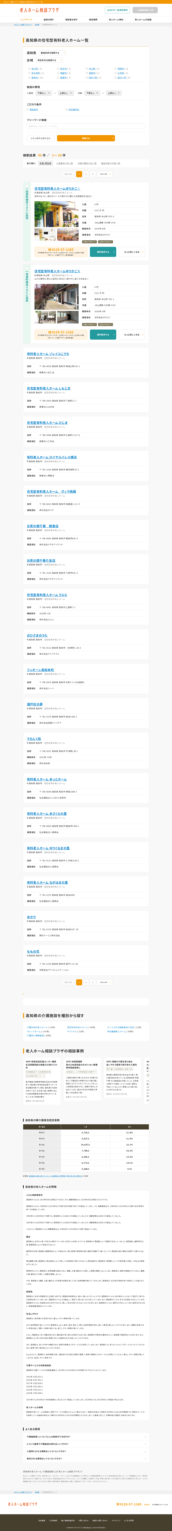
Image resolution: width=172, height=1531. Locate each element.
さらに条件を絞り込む (41, 138)
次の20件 (103, 174)
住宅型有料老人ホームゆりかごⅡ (57, 271)
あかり (31, 917)
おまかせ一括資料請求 (117, 9)
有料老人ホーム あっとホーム (47, 779)
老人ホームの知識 (143, 19)
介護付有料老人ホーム (37, 1027)
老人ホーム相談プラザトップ (23, 25)
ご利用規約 (53, 1520)
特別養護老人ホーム (117, 1031)
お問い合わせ (84, 1520)
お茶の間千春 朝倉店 (43, 526)
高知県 (37, 25)
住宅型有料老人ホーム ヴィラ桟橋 (51, 491)
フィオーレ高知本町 (40, 670)
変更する (50, 52)
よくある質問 (129, 1520)
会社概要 (41, 1520)
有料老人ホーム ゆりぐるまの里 (48, 848)
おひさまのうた (37, 635)
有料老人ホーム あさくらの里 (47, 813)
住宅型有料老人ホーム (78, 1027)
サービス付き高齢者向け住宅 (121, 1027)
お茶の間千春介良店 (41, 560)
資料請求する (103, 251)
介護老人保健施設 (35, 1035)
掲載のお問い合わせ (100, 1520)
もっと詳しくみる (132, 251)
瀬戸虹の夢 (35, 704)
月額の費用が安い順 (87, 163)
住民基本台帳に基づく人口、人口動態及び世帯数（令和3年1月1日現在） (55, 1176)
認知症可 (34, 109)
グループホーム (34, 1031)
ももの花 (33, 951)
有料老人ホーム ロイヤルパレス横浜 (52, 457)
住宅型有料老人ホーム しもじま (49, 388)
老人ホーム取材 (116, 19)
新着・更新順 (45, 163)
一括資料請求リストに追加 (27, 203)
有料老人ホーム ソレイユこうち (48, 353)
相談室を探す (71, 19)
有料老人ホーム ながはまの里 (47, 882)
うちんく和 (34, 738)
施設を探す (49, 19)
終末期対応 (74, 109)
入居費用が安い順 (64, 163)
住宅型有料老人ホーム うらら (47, 594)
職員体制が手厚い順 (110, 163)
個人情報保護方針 (68, 1520)
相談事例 (93, 19)
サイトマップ (116, 1520)
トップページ (26, 19)
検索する (86, 138)
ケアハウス (72, 1031)
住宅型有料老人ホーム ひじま (47, 422)
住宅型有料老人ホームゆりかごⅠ (57, 188)
